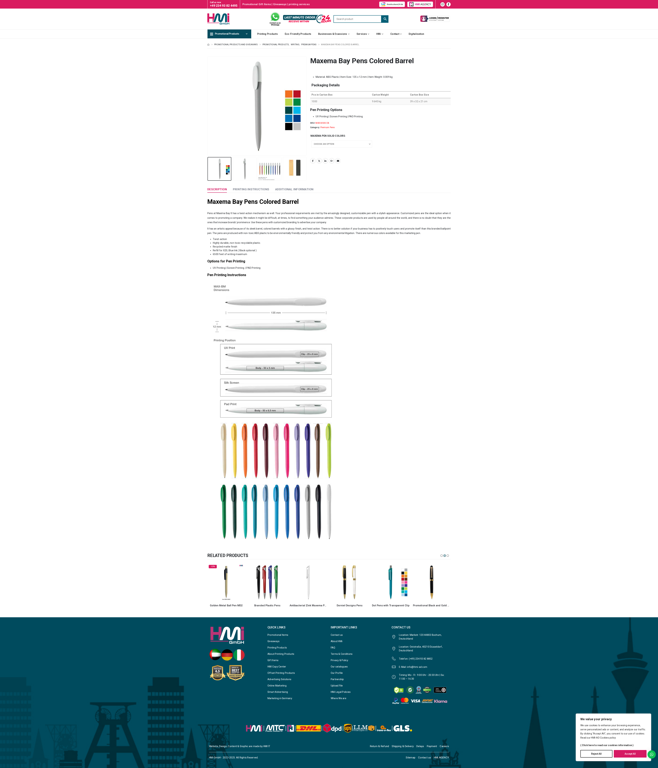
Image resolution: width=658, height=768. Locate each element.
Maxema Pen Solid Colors (327, 135)
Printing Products (267, 34)
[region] (613, 737)
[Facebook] (448, 4)
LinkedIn (325, 161)
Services (362, 34)
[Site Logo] (224, 18)
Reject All (596, 753)
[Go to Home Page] (208, 44)
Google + (331, 161)
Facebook (313, 161)
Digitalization (416, 34)
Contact (394, 34)
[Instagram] (442, 4)
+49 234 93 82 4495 (223, 5)
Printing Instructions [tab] (251, 189)
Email (338, 161)
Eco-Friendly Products (298, 34)
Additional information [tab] (294, 189)
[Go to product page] (226, 582)
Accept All (630, 753)
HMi (378, 34)
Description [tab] (217, 189)
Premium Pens (327, 127)
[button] (208, 106)
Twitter (319, 161)
